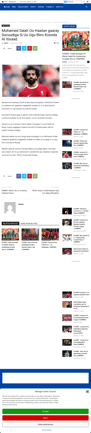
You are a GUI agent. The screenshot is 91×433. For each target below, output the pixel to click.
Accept (45, 411)
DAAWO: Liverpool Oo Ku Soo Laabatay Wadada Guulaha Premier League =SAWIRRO (81, 224)
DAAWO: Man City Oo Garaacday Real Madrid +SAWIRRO (81, 166)
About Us (59, 7)
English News (23, 7)
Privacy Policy (47, 430)
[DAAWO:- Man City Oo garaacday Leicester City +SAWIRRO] (67, 353)
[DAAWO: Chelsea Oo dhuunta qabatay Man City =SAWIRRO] (67, 143)
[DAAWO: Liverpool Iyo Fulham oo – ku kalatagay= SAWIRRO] (50, 234)
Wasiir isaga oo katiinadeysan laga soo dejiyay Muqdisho (45, 191)
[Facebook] (18, 48)
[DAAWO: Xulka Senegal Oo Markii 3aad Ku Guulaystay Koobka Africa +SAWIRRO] (10, 234)
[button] (87, 391)
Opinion (41, 7)
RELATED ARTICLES (10, 224)
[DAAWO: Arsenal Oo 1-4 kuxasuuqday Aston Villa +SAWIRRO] (67, 154)
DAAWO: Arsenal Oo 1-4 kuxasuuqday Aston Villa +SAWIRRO (81, 154)
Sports (33, 7)
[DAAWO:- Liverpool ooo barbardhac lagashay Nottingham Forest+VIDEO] (67, 329)
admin (6, 43)
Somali (70, 2)
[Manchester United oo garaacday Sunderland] (67, 251)
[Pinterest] (29, 48)
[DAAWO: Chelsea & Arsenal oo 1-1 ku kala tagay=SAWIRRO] (67, 211)
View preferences (45, 424)
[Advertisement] (45, 15)
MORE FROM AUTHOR (29, 224)
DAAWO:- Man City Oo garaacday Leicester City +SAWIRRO (81, 353)
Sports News (12, 22)
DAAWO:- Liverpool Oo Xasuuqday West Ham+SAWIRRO (81, 342)
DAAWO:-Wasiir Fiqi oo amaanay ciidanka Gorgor (14, 191)
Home (7, 7)
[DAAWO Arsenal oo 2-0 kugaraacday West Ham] (67, 294)
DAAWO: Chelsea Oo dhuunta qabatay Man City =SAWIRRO (81, 143)
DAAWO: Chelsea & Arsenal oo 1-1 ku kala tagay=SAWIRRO (81, 211)
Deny (45, 418)
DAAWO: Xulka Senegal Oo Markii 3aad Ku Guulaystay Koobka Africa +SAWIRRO (74, 56)
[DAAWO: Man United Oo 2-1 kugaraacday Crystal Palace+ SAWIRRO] (67, 238)
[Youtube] (87, 1)
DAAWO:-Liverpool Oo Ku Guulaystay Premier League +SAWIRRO (81, 318)
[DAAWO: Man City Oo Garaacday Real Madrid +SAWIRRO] (67, 165)
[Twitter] (24, 48)
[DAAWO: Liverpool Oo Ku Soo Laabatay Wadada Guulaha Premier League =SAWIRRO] (67, 222)
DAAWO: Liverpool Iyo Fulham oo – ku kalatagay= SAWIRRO (49, 244)
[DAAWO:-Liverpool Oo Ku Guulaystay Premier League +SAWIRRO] (67, 317)
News (14, 7)
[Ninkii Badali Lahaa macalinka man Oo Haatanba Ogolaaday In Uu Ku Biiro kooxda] (67, 304)
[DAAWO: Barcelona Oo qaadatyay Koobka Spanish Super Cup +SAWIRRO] (30, 234)
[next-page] (6, 254)
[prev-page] (3, 254)
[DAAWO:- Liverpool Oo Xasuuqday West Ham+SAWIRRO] (67, 342)
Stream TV (50, 7)
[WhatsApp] (35, 48)
